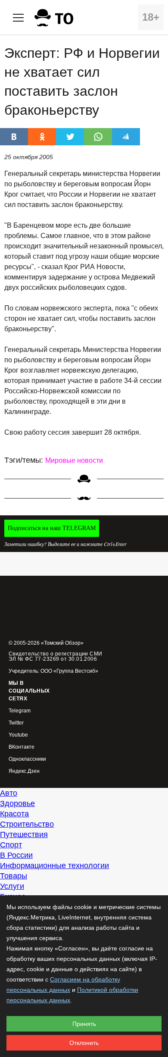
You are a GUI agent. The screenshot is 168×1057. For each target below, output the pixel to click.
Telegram (20, 711)
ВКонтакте (21, 747)
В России (16, 855)
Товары (13, 876)
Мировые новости (74, 460)
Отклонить (84, 1042)
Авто (8, 793)
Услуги (12, 886)
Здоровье (17, 803)
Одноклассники (27, 759)
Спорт (11, 845)
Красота (14, 813)
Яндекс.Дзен (24, 771)
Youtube (18, 735)
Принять (84, 1023)
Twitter (16, 723)
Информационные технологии (54, 865)
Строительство (27, 824)
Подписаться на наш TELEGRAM (52, 528)
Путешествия (24, 834)
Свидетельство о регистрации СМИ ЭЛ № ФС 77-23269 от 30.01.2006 (56, 656)
